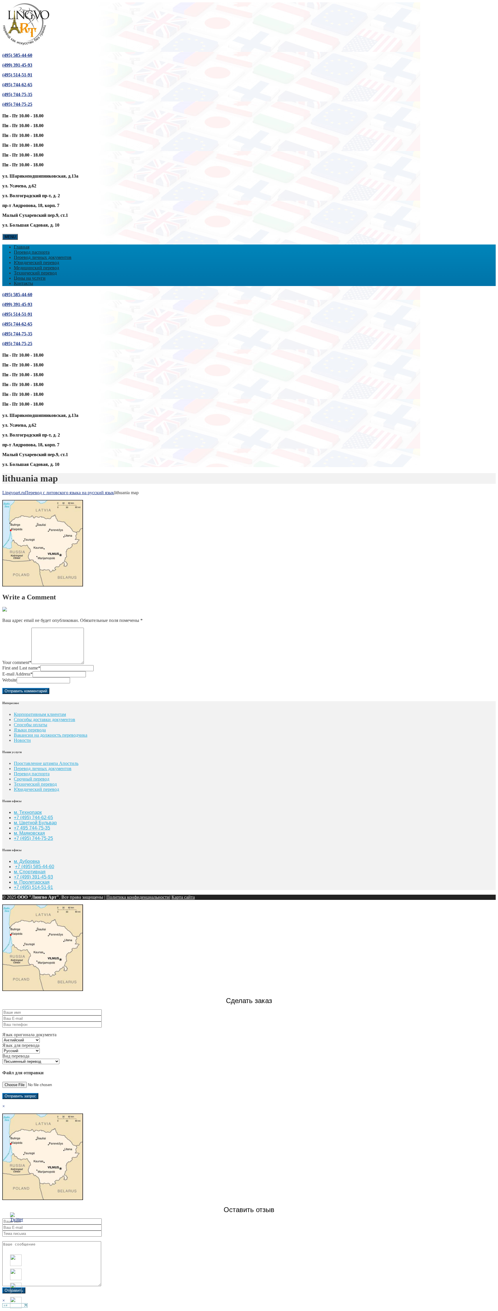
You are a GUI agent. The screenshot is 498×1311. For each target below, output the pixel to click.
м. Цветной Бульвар (35, 822)
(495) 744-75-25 (17, 104)
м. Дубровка (27, 861)
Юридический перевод (36, 262)
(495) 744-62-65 (17, 84)
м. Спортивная (30, 871)
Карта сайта (183, 897)
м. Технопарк (28, 812)
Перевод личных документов (42, 257)
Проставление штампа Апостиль (46, 763)
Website (9, 680)
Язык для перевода (20, 1045)
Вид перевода (15, 1056)
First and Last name (21, 667)
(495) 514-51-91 (17, 74)
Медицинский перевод (36, 267)
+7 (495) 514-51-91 (33, 887)
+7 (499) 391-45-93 (33, 876)
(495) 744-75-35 (17, 94)
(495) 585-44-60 (17, 55)
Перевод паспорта (32, 252)
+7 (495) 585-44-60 (34, 866)
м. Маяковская (29, 833)
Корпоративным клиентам (40, 714)
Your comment (16, 662)
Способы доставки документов (44, 719)
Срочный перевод (31, 778)
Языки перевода (30, 729)
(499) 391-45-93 (17, 65)
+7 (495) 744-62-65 (33, 817)
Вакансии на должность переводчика (50, 735)
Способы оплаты (30, 724)
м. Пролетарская (32, 882)
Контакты (23, 283)
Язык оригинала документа (29, 1034)
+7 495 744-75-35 (32, 827)
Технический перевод (35, 272)
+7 (17, 838)
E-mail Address (17, 674)
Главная (21, 246)
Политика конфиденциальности (137, 897)
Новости (22, 740)
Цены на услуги (30, 278)
